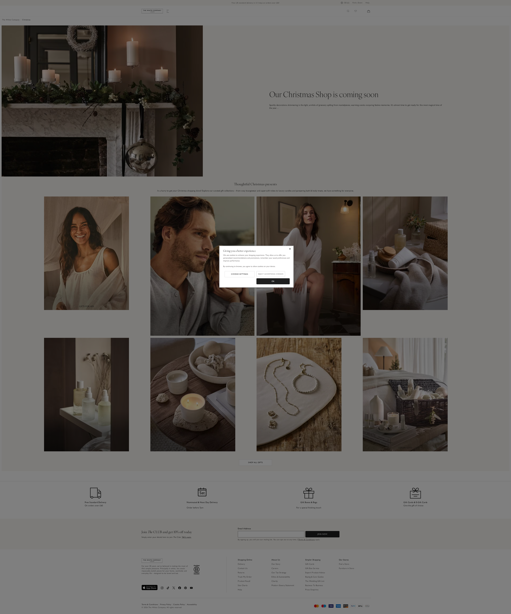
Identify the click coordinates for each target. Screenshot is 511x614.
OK (273, 281)
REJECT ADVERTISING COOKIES (270, 274)
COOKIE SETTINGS (239, 274)
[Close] (290, 249)
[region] (256, 267)
